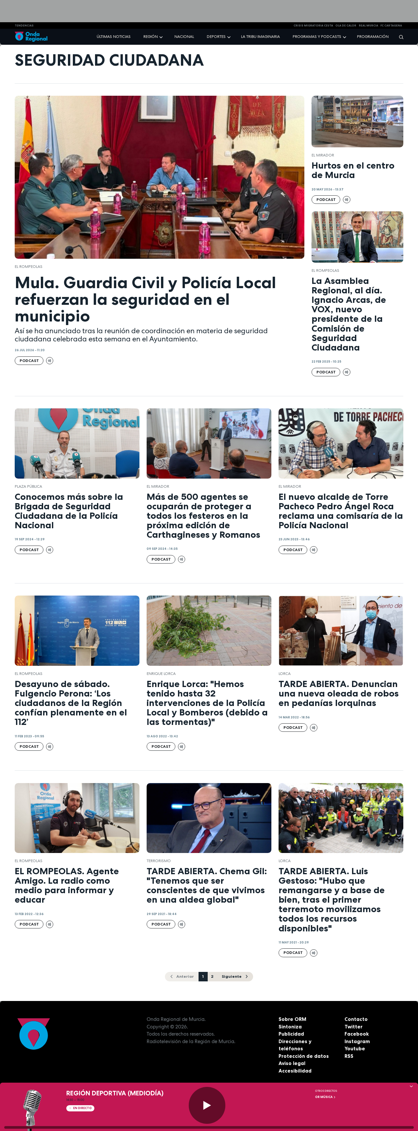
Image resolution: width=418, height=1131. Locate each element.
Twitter (353, 1027)
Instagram (357, 1041)
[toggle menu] (161, 36)
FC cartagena (391, 25)
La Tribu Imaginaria (260, 36)
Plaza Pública (28, 486)
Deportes (216, 36)
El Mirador (323, 155)
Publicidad (291, 1034)
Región (150, 36)
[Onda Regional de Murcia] (31, 37)
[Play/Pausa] (207, 1105)
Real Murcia (368, 25)
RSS (349, 1056)
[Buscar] (399, 37)
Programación (373, 36)
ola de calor (345, 25)
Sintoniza (290, 1027)
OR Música (324, 1097)
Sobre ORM (292, 1019)
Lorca (285, 673)
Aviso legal (292, 1063)
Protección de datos (304, 1056)
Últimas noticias (114, 36)
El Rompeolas (28, 266)
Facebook (357, 1034)
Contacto (356, 1019)
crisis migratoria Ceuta (313, 25)
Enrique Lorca (161, 673)
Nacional (184, 36)
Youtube (355, 1048)
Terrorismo (159, 860)
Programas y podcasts (317, 36)
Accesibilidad (295, 1071)
